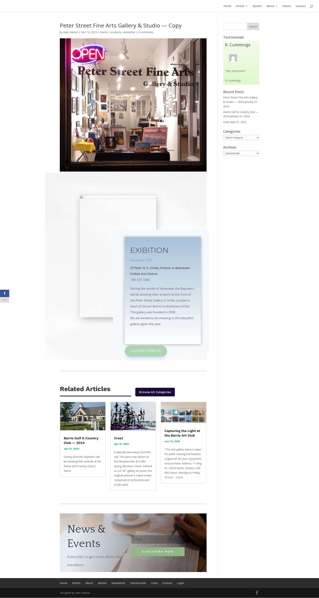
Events (287, 6)
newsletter (129, 32)
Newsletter (118, 583)
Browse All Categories (155, 392)
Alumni (257, 6)
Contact (301, 6)
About (270, 6)
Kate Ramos (70, 32)
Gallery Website (146, 351)
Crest (118, 438)
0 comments (145, 32)
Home (227, 6)
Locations (115, 32)
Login (180, 583)
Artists (240, 6)
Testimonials (138, 583)
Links (154, 583)
